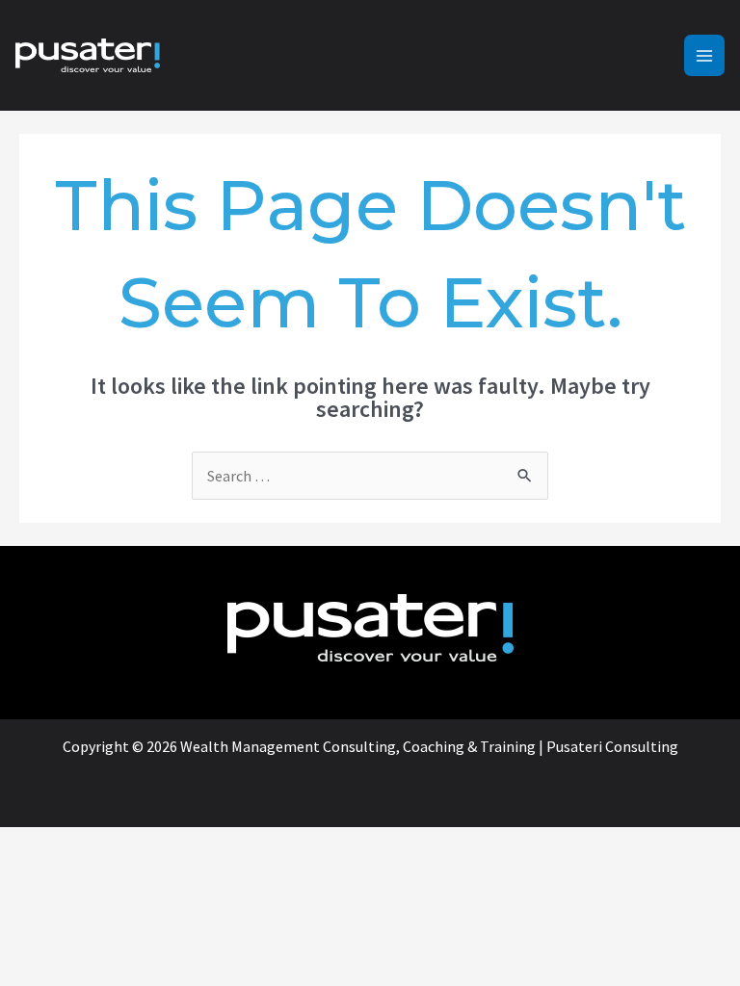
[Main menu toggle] (704, 55)
